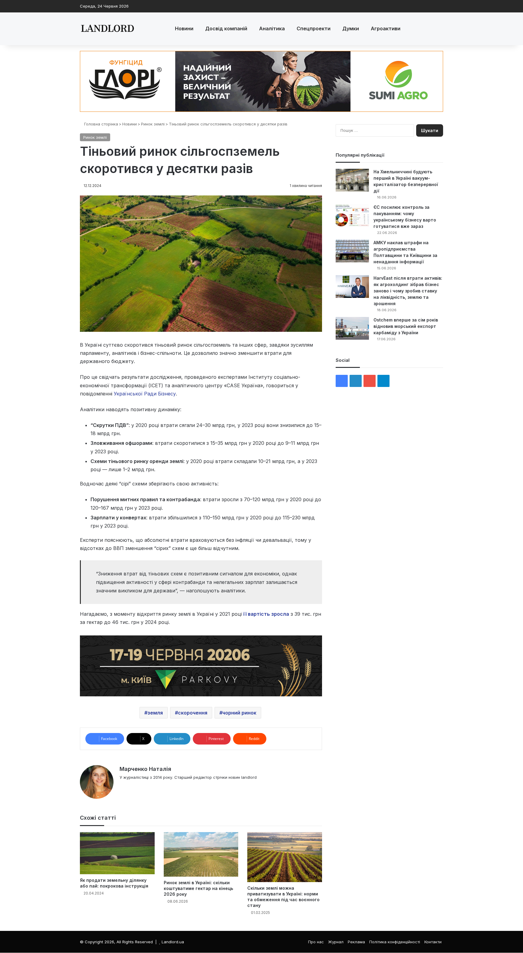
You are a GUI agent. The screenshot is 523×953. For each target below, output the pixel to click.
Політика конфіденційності (394, 941)
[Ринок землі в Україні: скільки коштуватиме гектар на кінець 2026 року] (201, 854)
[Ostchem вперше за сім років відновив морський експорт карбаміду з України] (352, 328)
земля (155, 713)
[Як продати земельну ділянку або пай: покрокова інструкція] (117, 853)
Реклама (356, 941)
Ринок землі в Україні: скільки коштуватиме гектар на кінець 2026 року (198, 888)
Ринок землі (153, 124)
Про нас (316, 941)
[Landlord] (107, 28)
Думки (350, 28)
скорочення (192, 713)
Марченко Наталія (145, 769)
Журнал (336, 941)
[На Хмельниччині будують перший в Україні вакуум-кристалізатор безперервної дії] (352, 180)
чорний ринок (239, 713)
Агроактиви (385, 28)
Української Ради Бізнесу (145, 394)
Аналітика (272, 28)
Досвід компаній (226, 28)
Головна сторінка (100, 124)
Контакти (433, 941)
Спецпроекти (314, 28)
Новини (184, 28)
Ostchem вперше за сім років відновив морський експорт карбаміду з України (405, 326)
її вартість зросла (266, 614)
